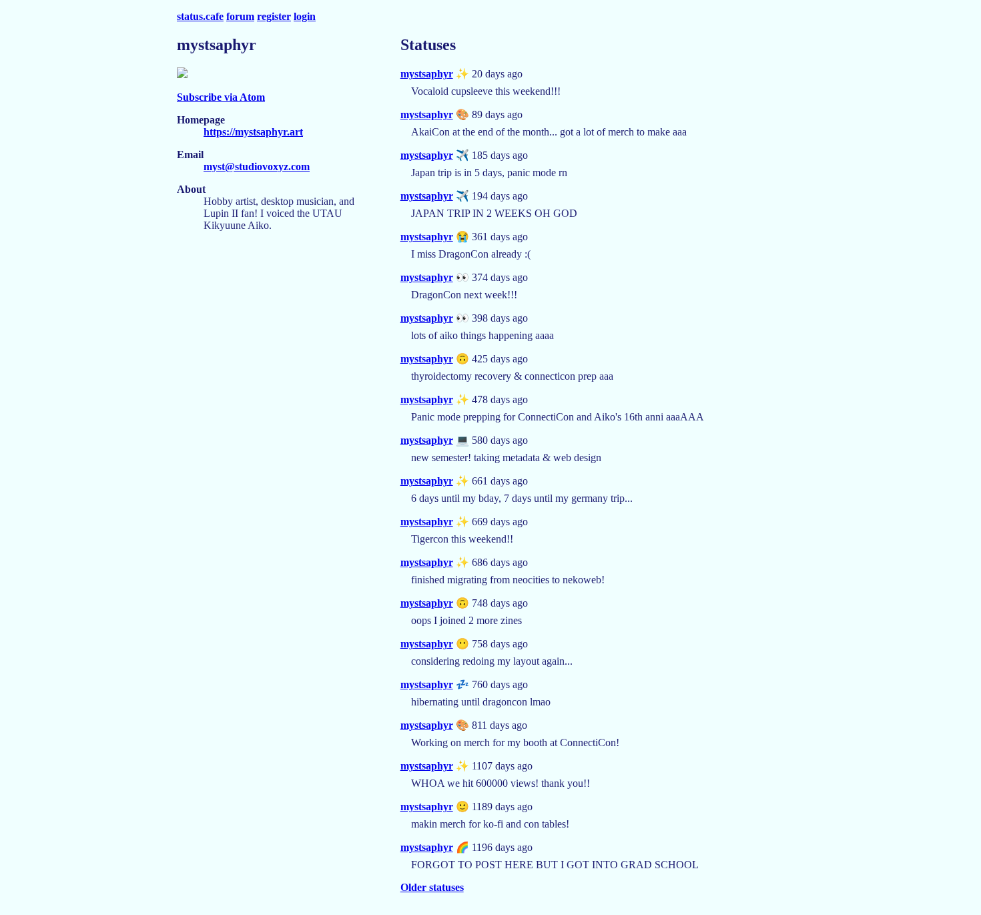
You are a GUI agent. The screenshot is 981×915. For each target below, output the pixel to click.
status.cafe (200, 16)
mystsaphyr (426, 73)
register (274, 16)
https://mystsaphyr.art (253, 131)
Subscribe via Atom (221, 97)
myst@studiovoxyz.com (257, 166)
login (305, 16)
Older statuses (432, 887)
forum (240, 16)
